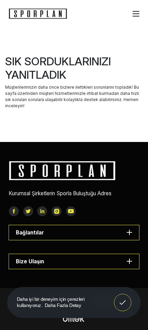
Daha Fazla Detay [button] (63, 305)
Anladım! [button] (122, 297)
